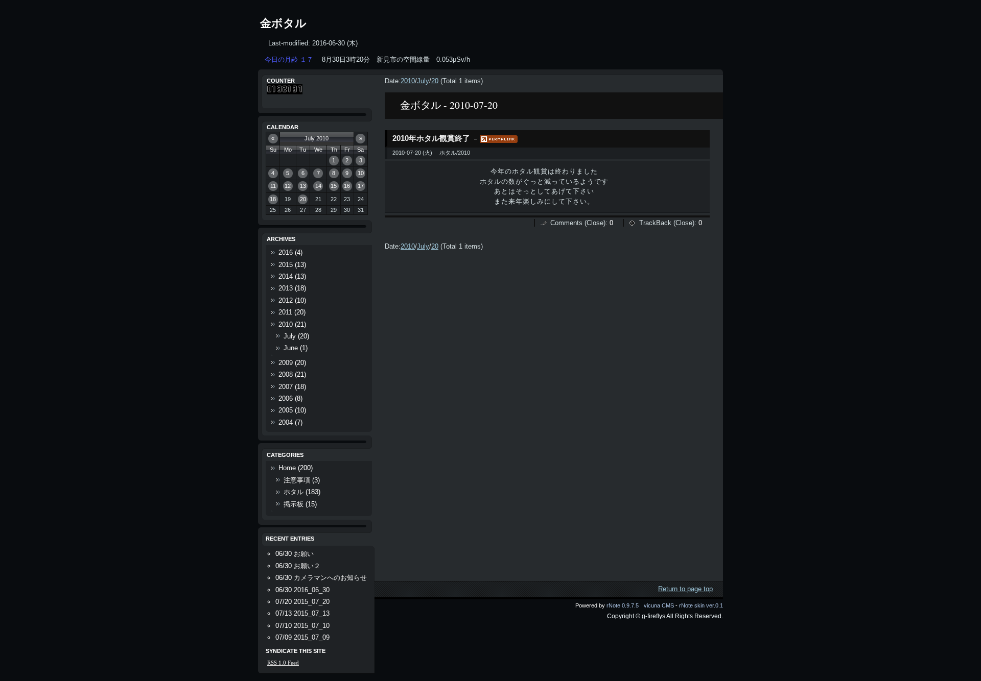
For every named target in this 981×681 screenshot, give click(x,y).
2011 (285, 312)
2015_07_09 (312, 637)
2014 (285, 276)
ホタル (293, 492)
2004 (285, 422)
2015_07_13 (312, 613)
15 (334, 186)
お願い (304, 553)
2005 (285, 410)
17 (361, 186)
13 (303, 186)
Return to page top (685, 589)
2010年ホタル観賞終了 (431, 138)
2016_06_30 (312, 590)
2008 (285, 374)
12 (288, 186)
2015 (285, 265)
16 (347, 186)
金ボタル (283, 23)
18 (273, 199)
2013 (285, 288)
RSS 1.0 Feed (283, 663)
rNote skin (692, 605)
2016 (285, 252)
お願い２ (307, 566)
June (291, 348)
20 (434, 81)
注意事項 (297, 480)
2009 (285, 363)
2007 (285, 387)
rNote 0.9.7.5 (622, 605)
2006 (285, 398)
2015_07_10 (312, 625)
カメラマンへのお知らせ (330, 577)
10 (361, 173)
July (423, 81)
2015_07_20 (312, 601)
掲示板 (293, 504)
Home (287, 468)
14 (318, 186)
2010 (408, 81)
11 (273, 186)
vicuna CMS (659, 605)
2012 (285, 300)
